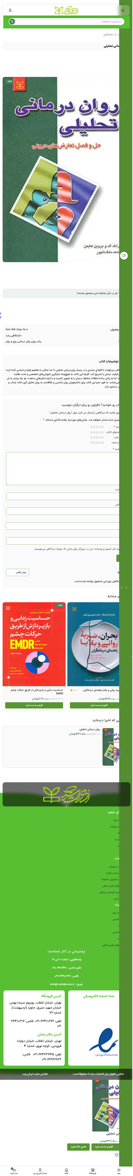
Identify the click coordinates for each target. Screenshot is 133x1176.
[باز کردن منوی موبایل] (120, 10)
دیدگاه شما (117, 449)
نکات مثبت (118, 490)
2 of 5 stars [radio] (97, 427)
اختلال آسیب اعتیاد (114, 871)
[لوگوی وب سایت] (65, 10)
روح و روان (10, 342)
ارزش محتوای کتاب (114, 432)
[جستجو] (12, 21)
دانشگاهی (107, 35)
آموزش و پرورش (116, 865)
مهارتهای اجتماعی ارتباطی (111, 890)
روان (32, 342)
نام (121, 519)
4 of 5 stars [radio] (91, 427)
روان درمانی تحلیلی (88, 728)
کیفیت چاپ (118, 437)
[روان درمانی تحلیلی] (114, 745)
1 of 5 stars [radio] (100, 427)
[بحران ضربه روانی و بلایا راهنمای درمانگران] (97, 643)
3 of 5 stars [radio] (94, 427)
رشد (6, 336)
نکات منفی (118, 505)
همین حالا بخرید (76, 1145)
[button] (97, 704)
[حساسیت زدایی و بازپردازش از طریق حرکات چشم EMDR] (33, 643)
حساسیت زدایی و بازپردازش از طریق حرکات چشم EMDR (36, 690)
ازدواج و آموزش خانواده (112, 878)
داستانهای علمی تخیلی (112, 884)
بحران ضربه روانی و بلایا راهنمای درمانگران (103, 689)
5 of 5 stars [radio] (88, 427)
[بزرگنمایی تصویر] (123, 256)
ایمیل (120, 534)
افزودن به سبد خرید (101, 1145)
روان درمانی (23, 342)
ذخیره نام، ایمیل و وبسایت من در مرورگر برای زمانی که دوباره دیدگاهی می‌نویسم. (76, 549)
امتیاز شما (117, 427)
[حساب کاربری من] (10, 10)
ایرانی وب (26, 1072)
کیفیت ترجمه (117, 443)
